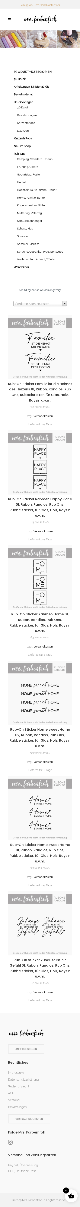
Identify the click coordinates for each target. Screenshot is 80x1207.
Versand (14, 1100)
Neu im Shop (22, 146)
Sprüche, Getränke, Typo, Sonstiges (40, 251)
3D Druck (20, 79)
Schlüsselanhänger (29, 220)
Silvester (22, 236)
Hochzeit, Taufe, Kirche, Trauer (37, 190)
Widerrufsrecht (18, 1086)
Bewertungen (17, 1107)
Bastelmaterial (23, 94)
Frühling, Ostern (27, 166)
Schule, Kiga (25, 228)
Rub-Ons (19, 153)
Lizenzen (23, 130)
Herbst (21, 182)
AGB (11, 1093)
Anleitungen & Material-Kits (31, 86)
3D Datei (22, 107)
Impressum (16, 1072)
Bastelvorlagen (27, 115)
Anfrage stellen (26, 1049)
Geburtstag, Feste (28, 174)
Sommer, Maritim (28, 244)
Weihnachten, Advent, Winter (36, 259)
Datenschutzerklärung (23, 1079)
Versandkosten (43, 416)
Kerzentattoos (26, 122)
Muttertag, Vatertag (29, 213)
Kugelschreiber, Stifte (31, 205)
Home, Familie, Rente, (31, 197)
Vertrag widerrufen (29, 1119)
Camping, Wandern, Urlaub (34, 159)
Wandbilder (21, 267)
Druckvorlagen (23, 102)
